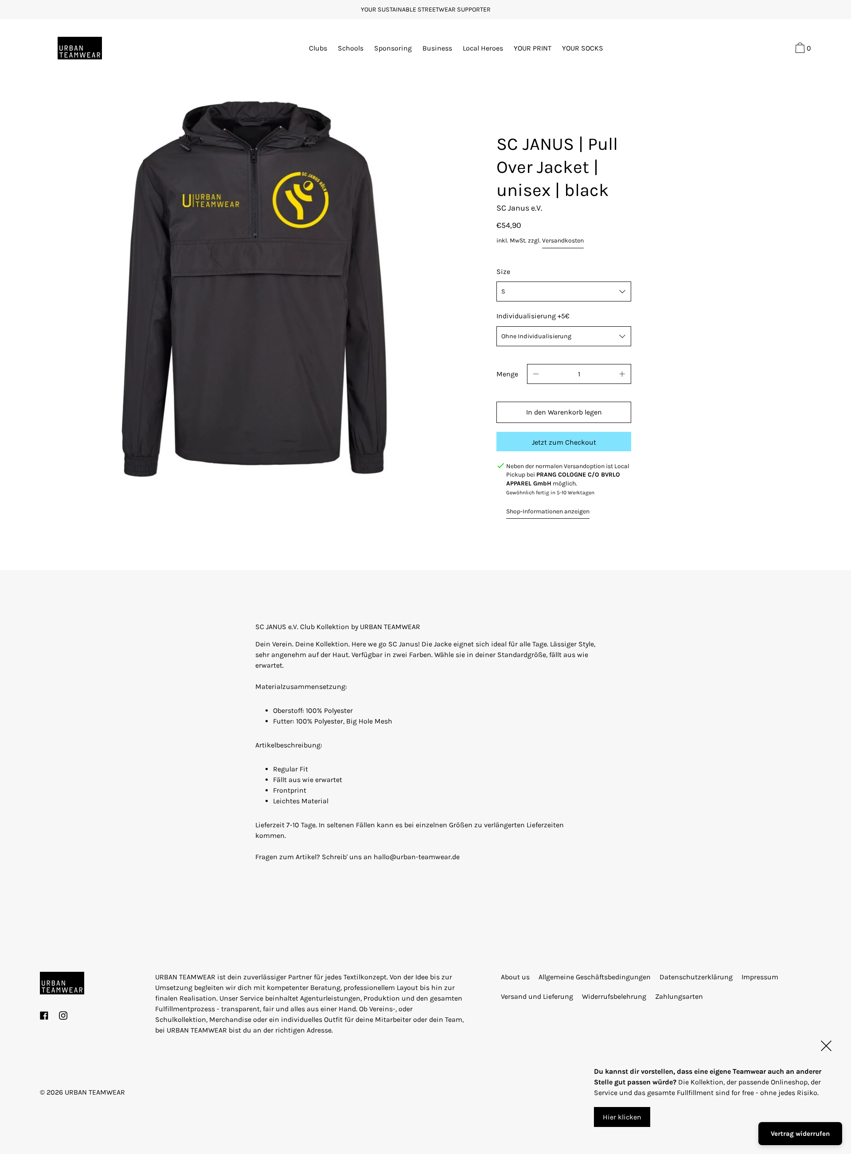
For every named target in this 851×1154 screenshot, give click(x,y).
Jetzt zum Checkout (564, 442)
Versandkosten (563, 240)
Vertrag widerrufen (800, 1134)
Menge (507, 374)
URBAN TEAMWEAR (95, 1092)
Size (503, 271)
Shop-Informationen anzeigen (547, 511)
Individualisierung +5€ (533, 316)
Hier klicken (622, 1117)
